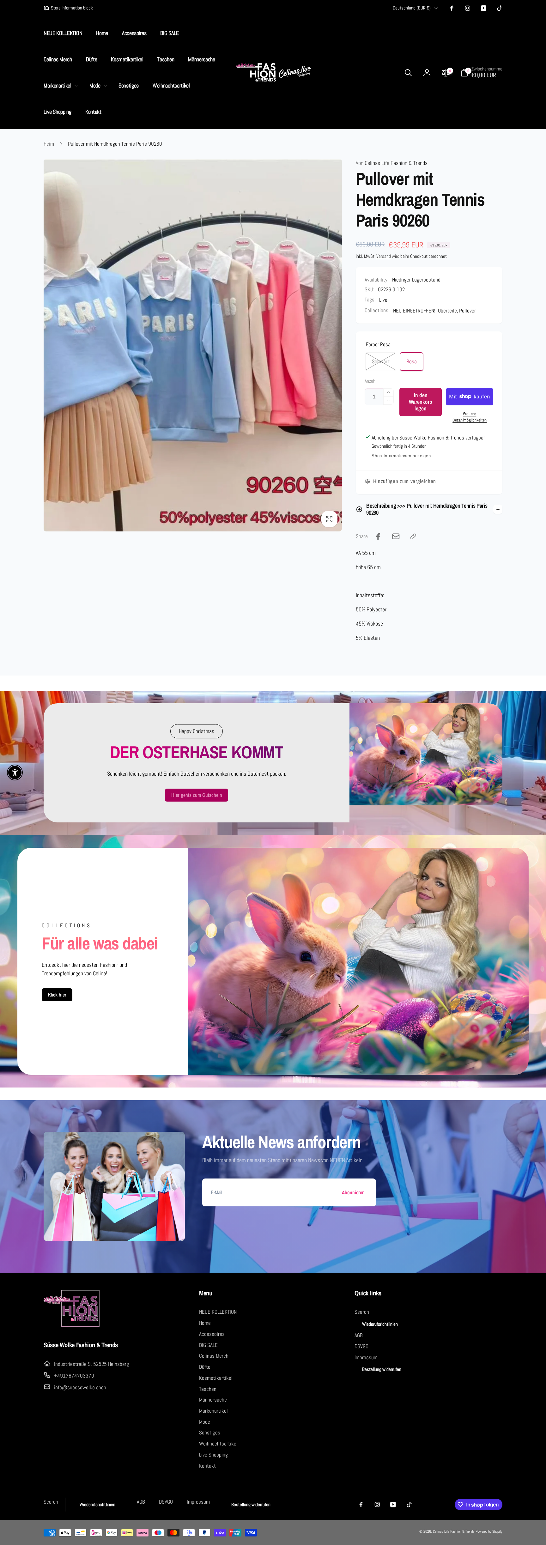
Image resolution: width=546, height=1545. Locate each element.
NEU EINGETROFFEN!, (415, 310)
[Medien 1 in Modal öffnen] (193, 345)
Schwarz (381, 361)
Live (383, 299)
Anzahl (370, 381)
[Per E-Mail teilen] (395, 536)
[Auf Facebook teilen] (378, 536)
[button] (60, 86)
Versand (383, 256)
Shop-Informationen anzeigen (401, 455)
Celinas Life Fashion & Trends (392, 163)
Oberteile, (448, 310)
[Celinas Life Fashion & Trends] (72, 1326)
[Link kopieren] (413, 536)
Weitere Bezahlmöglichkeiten (469, 417)
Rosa (411, 361)
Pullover (467, 310)
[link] (68, 8)
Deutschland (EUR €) (412, 8)
